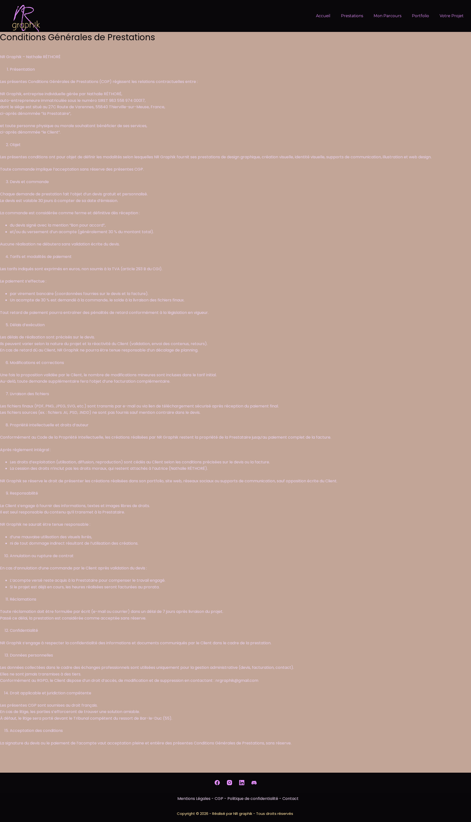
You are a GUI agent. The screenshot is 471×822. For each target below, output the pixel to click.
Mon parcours (387, 15)
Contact (290, 798)
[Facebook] (217, 782)
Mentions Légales (193, 798)
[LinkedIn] (241, 782)
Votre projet (452, 15)
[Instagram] (229, 782)
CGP (219, 798)
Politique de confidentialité (252, 798)
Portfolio (420, 15)
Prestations (352, 15)
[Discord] (254, 782)
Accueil (323, 15)
